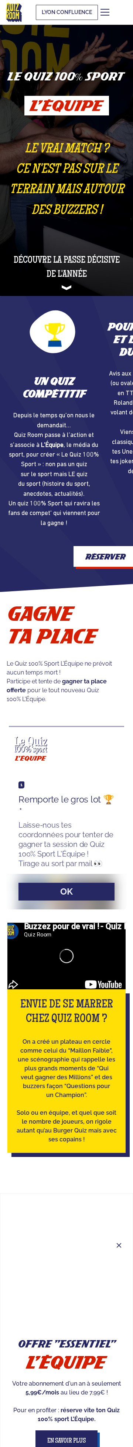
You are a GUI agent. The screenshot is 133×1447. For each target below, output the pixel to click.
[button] (116, 12)
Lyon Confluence (67, 12)
